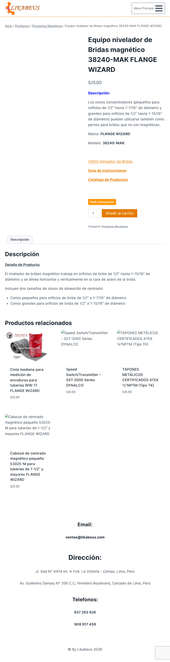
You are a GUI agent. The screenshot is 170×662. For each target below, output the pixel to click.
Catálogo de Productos (108, 180)
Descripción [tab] (20, 239)
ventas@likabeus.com (85, 537)
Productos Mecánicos (115, 226)
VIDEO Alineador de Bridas (110, 161)
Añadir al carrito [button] (81, 404)
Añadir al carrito (120, 213)
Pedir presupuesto (102, 202)
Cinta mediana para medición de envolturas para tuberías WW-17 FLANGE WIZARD (27, 380)
